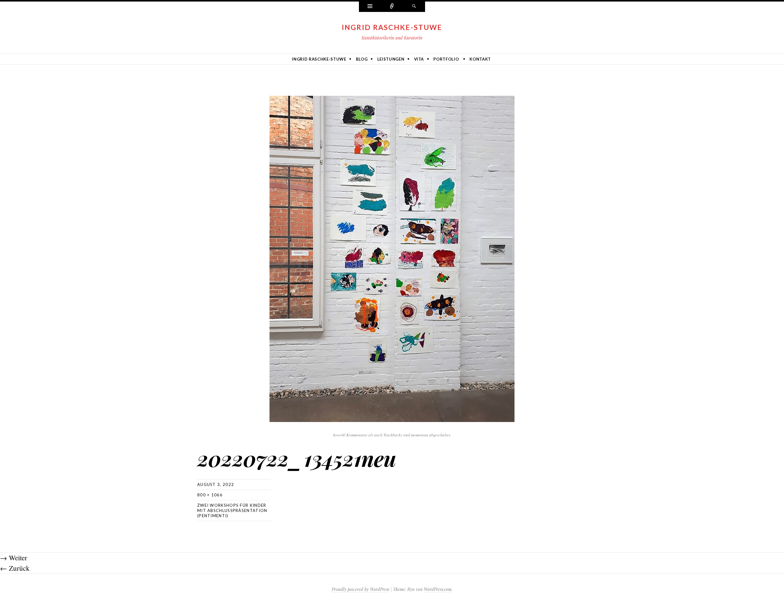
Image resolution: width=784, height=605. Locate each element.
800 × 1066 (210, 494)
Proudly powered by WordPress (360, 589)
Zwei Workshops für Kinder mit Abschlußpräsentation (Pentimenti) (232, 510)
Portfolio (446, 59)
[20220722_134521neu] (392, 258)
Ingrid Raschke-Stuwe (392, 27)
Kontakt (480, 59)
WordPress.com (437, 589)
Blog (362, 59)
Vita (419, 59)
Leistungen (391, 59)
